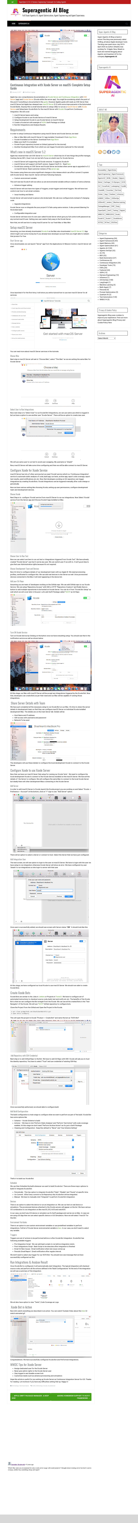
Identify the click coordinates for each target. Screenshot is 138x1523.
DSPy (102, 268)
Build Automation (106, 258)
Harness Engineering (107, 275)
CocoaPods (105, 186)
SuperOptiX (102, 210)
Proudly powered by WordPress (21, 1519)
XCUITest (114, 222)
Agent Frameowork (107, 241)
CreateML (101, 190)
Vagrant (122, 210)
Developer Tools (106, 265)
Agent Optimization (107, 246)
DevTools (118, 190)
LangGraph (104, 282)
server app (55, 169)
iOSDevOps (39, 1386)
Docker (100, 194)
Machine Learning (119, 202)
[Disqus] (51, 1431)
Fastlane (112, 194)
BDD (101, 255)
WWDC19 (101, 214)
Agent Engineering (104, 174)
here (69, 164)
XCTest (107, 222)
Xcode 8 (61, 109)
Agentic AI (101, 178)
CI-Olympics (116, 182)
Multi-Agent (104, 287)
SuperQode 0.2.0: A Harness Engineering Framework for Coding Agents (42, 2)
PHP (113, 206)
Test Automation (24, 1386)
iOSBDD (100, 198)
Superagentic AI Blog (45, 10)
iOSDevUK (101, 202)
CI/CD (33, 1386)
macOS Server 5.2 (77, 231)
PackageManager (104, 206)
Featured (103, 270)
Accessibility (102, 170)
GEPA (102, 272)
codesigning (115, 186)
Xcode (45, 1386)
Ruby (118, 206)
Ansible (115, 178)
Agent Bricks (112, 170)
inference (120, 194)
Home (13, 23)
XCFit (44, 122)
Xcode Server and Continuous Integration (63, 97)
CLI (99, 186)
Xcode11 (109, 218)
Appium (121, 178)
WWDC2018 (110, 214)
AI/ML (109, 178)
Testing (115, 210)
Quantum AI (104, 295)
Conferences (104, 260)
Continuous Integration (108, 263)
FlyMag (42, 1519)
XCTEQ (100, 222)
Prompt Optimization (107, 292)
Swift (109, 210)
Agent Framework (118, 174)
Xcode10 (101, 218)
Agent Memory (105, 243)
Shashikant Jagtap (29, 92)
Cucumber (109, 190)
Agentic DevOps (106, 251)
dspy (106, 194)
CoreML (123, 186)
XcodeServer (51, 1386)
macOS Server (48, 104)
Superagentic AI (23, 23)
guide (46, 102)
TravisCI (59, 997)
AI (100, 253)
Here (110, 323)
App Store (72, 137)
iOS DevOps (15, 1386)
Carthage (107, 182)
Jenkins (42, 997)
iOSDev (107, 198)
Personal (103, 290)
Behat (100, 182)
